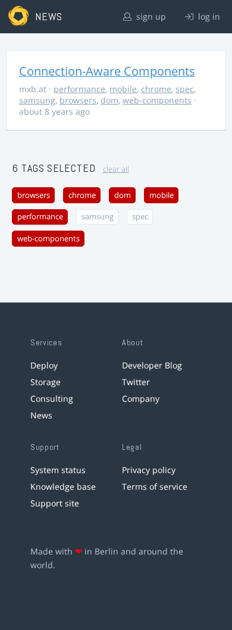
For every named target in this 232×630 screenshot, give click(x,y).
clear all (116, 169)
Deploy (44, 365)
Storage (45, 382)
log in (208, 16)
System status (58, 469)
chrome (156, 88)
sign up (150, 16)
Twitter (136, 382)
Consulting (51, 398)
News (41, 415)
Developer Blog (152, 365)
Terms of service (154, 486)
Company (140, 398)
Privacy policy (148, 469)
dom (109, 100)
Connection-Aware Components (107, 71)
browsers (77, 100)
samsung (37, 100)
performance (79, 88)
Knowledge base (63, 486)
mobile (123, 88)
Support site (54, 503)
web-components (157, 100)
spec (184, 88)
